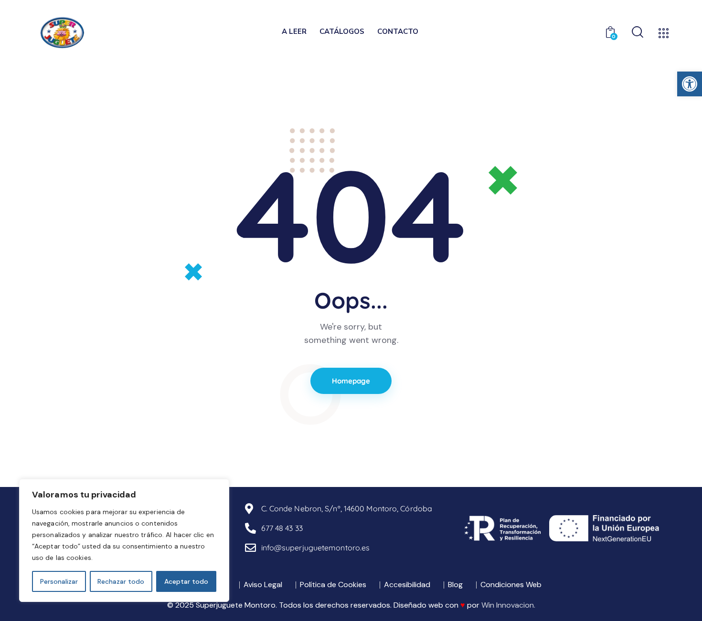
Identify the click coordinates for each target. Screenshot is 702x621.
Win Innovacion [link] (507, 605)
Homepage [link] (351, 380)
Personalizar (59, 581)
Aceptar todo (186, 581)
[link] (689, 84)
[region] (124, 540)
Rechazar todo (120, 581)
